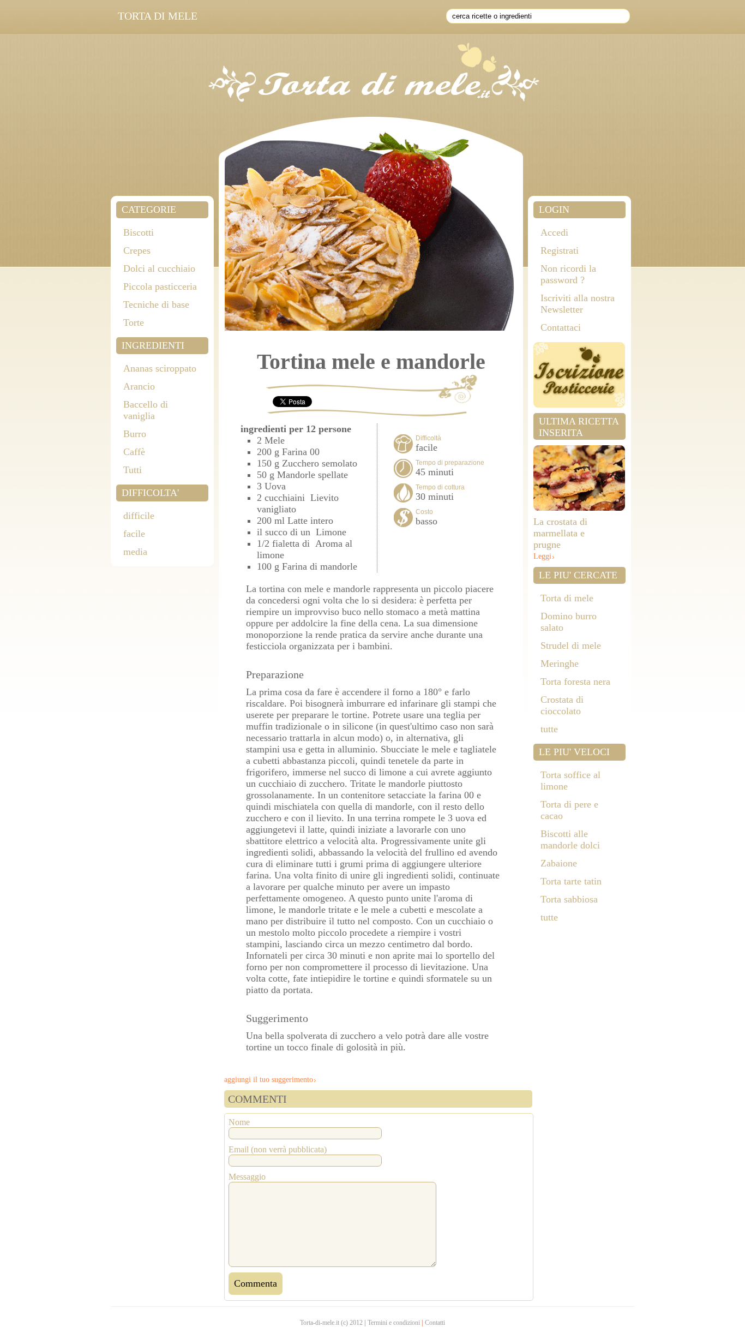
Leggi (542, 556)
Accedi (554, 232)
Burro (134, 433)
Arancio (139, 386)
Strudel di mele (570, 645)
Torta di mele (566, 598)
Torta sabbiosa (569, 899)
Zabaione (558, 863)
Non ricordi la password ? (568, 274)
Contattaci (560, 327)
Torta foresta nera (575, 681)
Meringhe (559, 663)
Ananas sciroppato (159, 368)
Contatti (435, 1322)
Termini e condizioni (394, 1322)
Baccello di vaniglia (145, 410)
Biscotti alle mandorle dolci (570, 839)
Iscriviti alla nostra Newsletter (577, 303)
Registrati (559, 250)
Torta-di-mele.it (319, 1322)
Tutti (132, 469)
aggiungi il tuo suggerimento (268, 1079)
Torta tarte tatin (571, 881)
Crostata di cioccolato (562, 705)
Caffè (134, 451)
